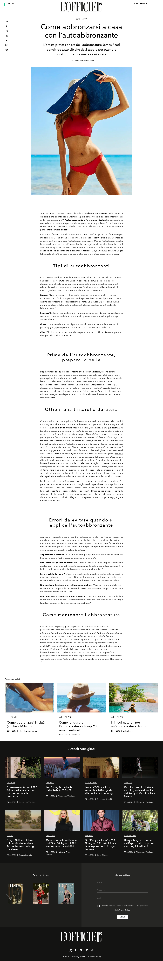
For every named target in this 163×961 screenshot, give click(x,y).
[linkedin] (7, 36)
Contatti (65, 956)
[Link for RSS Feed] (92, 950)
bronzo (118, 659)
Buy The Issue (140, 4)
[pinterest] (7, 31)
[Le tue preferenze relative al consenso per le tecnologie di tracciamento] (4, 4)
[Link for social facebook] (75, 950)
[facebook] (7, 26)
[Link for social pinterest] (86, 950)
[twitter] (7, 40)
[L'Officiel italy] (81, 7)
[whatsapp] (7, 45)
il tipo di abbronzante (67, 371)
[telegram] (7, 50)
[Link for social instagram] (81, 950)
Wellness (81, 19)
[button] (74, 894)
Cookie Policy (94, 956)
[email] (7, 22)
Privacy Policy (124, 910)
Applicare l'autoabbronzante (55, 537)
